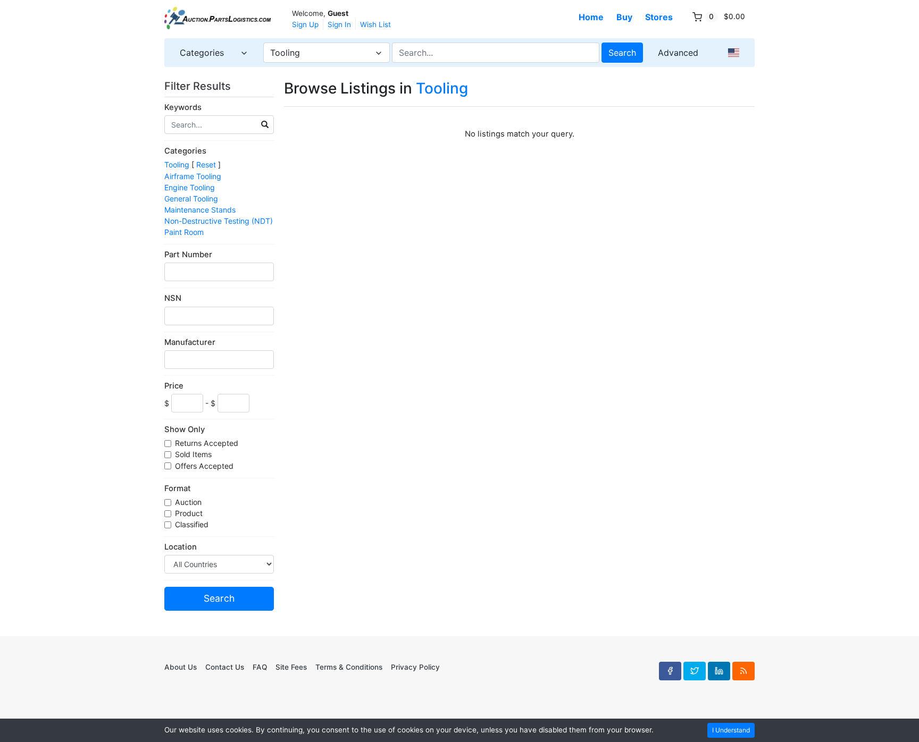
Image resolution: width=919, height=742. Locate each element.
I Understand (731, 730)
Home (591, 17)
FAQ (260, 667)
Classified (193, 524)
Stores (659, 17)
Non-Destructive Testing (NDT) (218, 220)
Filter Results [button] (198, 86)
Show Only (184, 429)
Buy (624, 17)
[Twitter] (694, 671)
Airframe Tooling (192, 176)
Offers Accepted (205, 465)
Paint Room (184, 232)
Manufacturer (189, 342)
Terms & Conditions (348, 667)
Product (190, 513)
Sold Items (194, 454)
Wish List (375, 24)
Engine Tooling (189, 187)
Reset (206, 164)
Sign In (339, 24)
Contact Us (224, 667)
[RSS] (743, 671)
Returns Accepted (207, 443)
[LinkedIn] (719, 671)
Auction (189, 502)
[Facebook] (670, 671)
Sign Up (305, 24)
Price (173, 386)
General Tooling (191, 198)
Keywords (183, 107)
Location (180, 547)
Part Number (188, 254)
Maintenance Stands (200, 209)
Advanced (678, 52)
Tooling (176, 164)
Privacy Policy (415, 667)
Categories (185, 151)
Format (177, 488)
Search (622, 52)
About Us (180, 667)
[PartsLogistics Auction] (217, 18)
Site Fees (291, 667)
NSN (172, 298)
